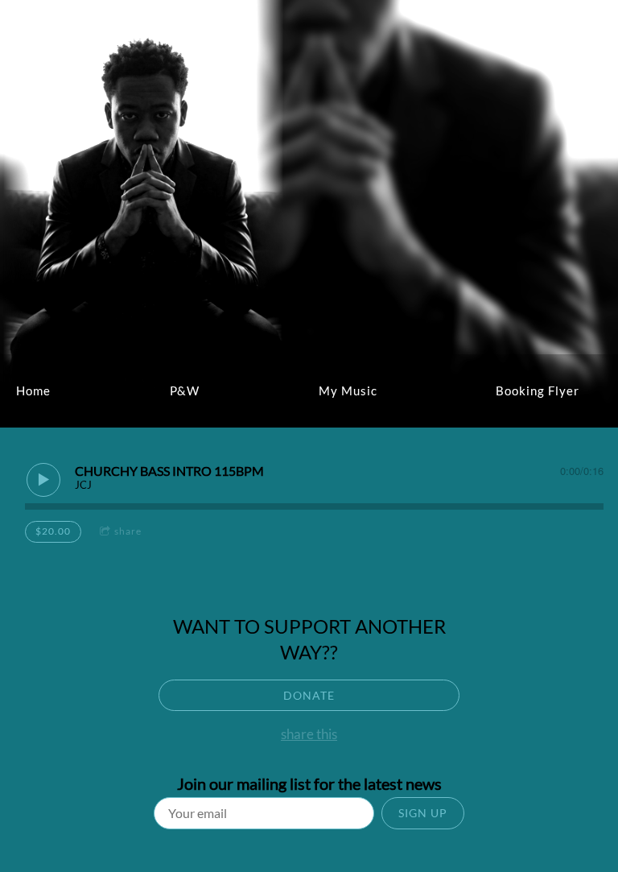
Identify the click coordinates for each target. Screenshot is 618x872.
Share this (309, 733)
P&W (185, 390)
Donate (309, 695)
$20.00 (53, 531)
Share (128, 531)
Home (33, 390)
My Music (348, 390)
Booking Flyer (537, 390)
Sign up (422, 813)
